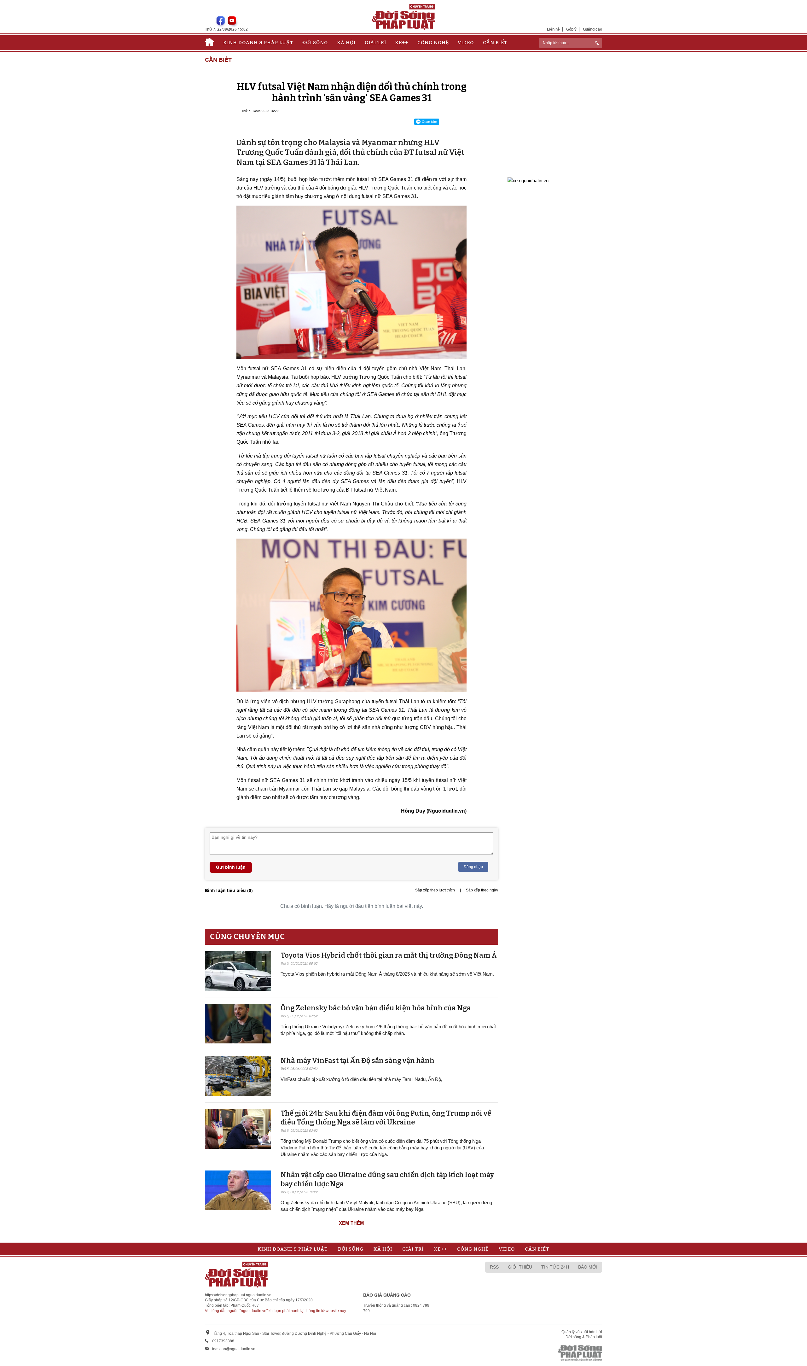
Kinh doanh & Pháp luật (258, 42)
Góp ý (571, 29)
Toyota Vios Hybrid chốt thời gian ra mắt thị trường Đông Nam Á (389, 955)
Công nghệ (433, 42)
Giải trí (375, 42)
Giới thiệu (520, 1267)
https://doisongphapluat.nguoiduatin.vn (238, 1295)
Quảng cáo (592, 29)
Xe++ (401, 42)
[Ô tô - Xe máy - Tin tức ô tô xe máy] (528, 180)
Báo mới (587, 1267)
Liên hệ (553, 29)
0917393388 (223, 1341)
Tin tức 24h (555, 1267)
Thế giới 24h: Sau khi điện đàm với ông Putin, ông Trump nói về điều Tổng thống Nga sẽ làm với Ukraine (386, 1118)
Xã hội (346, 42)
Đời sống (315, 42)
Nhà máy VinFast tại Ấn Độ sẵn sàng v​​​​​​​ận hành (357, 1060)
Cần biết (495, 42)
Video (466, 42)
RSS (494, 1267)
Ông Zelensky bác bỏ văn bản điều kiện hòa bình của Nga (376, 1008)
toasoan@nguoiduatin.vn (233, 1349)
